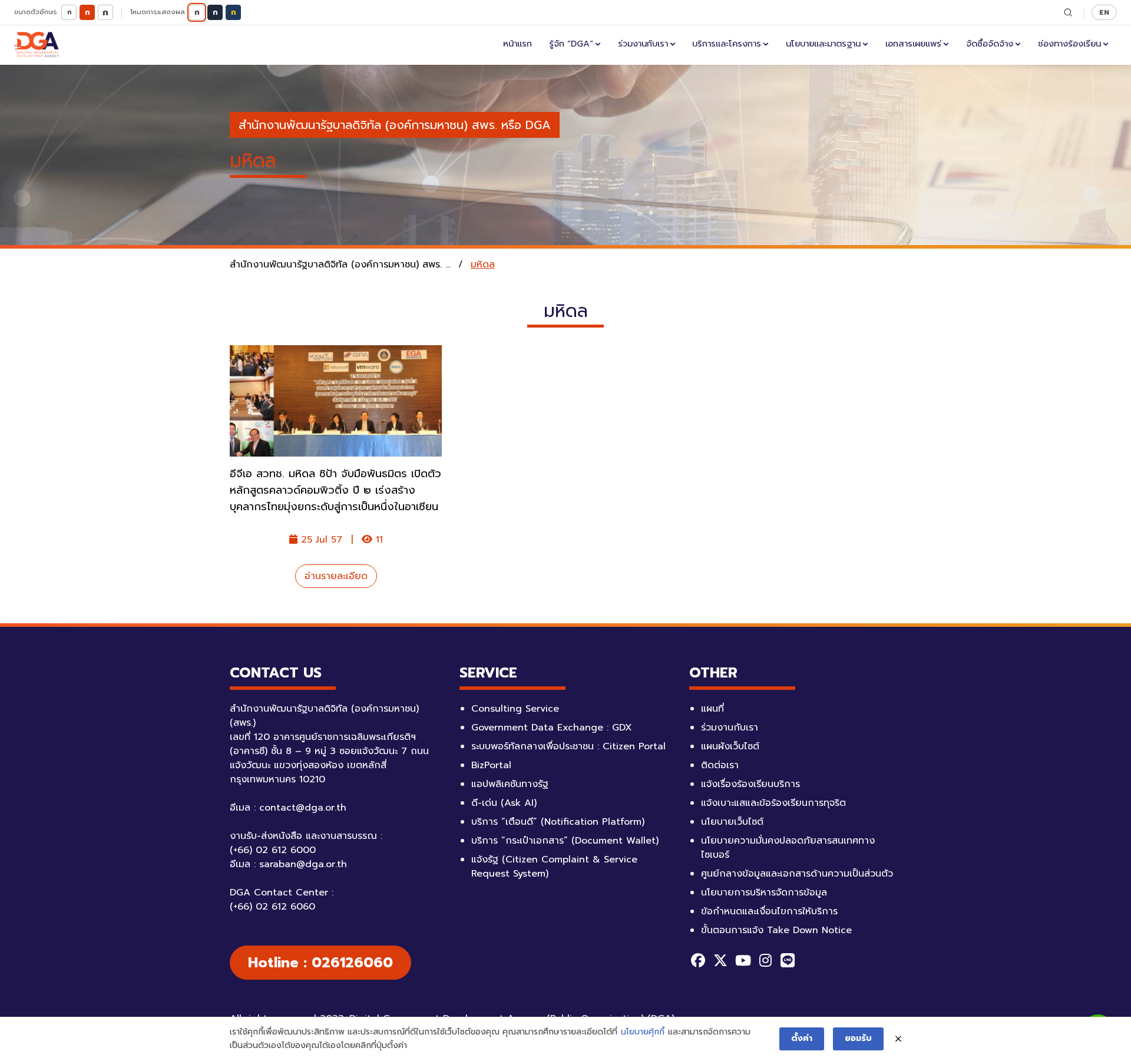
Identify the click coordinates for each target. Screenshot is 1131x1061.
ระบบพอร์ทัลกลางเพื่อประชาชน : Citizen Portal (568, 746)
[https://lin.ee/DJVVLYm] (787, 960)
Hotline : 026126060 (320, 962)
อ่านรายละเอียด (336, 576)
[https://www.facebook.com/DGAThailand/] (698, 960)
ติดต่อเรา (720, 765)
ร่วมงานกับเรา (643, 43)
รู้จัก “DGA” (571, 43)
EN (1104, 12)
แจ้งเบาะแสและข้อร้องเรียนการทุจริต (773, 803)
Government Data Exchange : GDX (551, 727)
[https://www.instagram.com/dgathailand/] (765, 960)
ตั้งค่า (801, 1038)
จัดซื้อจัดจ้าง (989, 43)
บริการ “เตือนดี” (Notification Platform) (557, 822)
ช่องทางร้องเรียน (1069, 43)
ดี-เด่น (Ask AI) (504, 803)
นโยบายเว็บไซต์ (732, 822)
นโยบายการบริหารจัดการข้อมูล (764, 892)
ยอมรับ (858, 1038)
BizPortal (491, 765)
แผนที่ (712, 709)
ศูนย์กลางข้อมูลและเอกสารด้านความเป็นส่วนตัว (797, 874)
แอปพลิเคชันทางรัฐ (509, 784)
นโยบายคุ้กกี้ (642, 1032)
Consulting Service (515, 709)
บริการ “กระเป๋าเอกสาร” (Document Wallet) (565, 841)
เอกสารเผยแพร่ (913, 43)
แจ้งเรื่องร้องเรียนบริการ (750, 784)
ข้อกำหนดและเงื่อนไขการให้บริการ (769, 911)
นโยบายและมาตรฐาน (823, 43)
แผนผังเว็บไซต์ (730, 746)
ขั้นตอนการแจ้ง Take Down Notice (776, 930)
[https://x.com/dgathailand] (720, 960)
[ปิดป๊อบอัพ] (898, 1039)
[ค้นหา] (1068, 12)
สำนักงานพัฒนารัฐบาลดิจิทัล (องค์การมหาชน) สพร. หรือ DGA (395, 125)
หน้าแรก (517, 43)
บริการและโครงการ (726, 43)
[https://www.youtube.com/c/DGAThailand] (743, 960)
